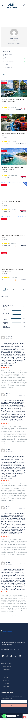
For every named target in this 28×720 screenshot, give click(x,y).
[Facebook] (3, 656)
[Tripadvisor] (20, 656)
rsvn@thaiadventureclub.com (10, 650)
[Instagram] (7, 656)
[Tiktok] (11, 656)
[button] (24, 5)
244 (22, 616)
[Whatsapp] (4, 716)
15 (20, 289)
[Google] (16, 656)
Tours (3, 74)
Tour (2, 300)
